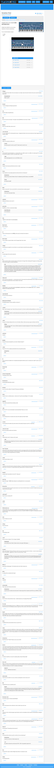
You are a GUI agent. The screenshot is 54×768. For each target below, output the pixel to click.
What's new (45, 1)
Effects (29, 1)
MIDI (33, 1)
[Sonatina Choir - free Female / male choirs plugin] (31, 27)
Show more (5, 17)
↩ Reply (4, 107)
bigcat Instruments (7, 14)
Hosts (38, 1)
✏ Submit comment (6, 87)
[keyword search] (51, 2)
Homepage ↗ (13, 17)
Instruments (22, 1)
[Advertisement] (27, 7)
